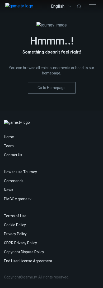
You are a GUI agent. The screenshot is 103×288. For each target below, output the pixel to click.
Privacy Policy (15, 234)
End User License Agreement (28, 261)
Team (9, 146)
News (8, 190)
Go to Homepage (51, 88)
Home (9, 137)
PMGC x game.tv (17, 199)
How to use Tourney (20, 172)
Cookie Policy (15, 225)
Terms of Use (15, 216)
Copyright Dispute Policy (24, 252)
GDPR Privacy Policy (20, 243)
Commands (14, 181)
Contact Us (13, 155)
